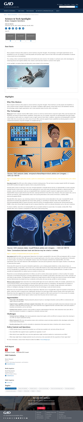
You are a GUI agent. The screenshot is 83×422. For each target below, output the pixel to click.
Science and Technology (11, 388)
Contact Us (9, 382)
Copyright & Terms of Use (51, 412)
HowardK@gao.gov (45, 339)
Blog (77, 4)
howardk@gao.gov (11, 363)
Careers (73, 4)
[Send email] (23, 28)
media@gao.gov (10, 375)
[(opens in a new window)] (5, 418)
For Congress (60, 4)
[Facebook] (6, 28)
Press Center (67, 4)
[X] (10, 28)
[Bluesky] (16, 28)
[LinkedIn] (13, 28)
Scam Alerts (61, 414)
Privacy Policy (49, 414)
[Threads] (20, 28)
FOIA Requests (61, 412)
